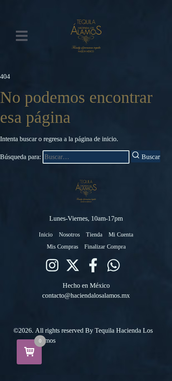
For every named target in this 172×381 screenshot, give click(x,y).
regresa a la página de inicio (79, 138)
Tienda (94, 235)
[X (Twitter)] (73, 265)
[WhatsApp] (113, 265)
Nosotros (69, 235)
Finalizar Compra (105, 247)
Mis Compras (62, 247)
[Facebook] (93, 265)
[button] (21, 36)
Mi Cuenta (121, 235)
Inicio (46, 235)
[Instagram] (52, 265)
